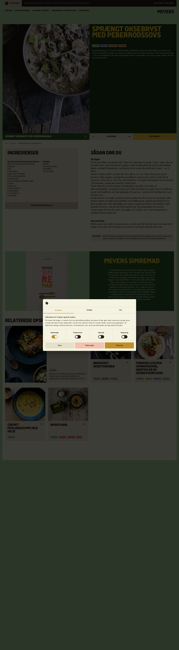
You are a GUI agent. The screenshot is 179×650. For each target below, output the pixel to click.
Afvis (60, 345)
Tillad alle (119, 345)
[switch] (78, 336)
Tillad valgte (89, 345)
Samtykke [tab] (58, 310)
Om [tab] (120, 310)
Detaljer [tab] (89, 310)
